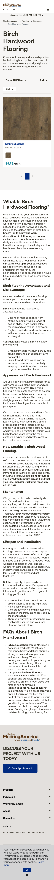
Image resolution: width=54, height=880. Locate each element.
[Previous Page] (21, 176)
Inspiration (9, 797)
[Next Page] (32, 176)
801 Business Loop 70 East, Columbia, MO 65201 (24, 832)
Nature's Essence (14, 144)
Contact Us (9, 818)
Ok (27, 870)
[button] (12, 89)
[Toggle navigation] (48, 9)
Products (8, 789)
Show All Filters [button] (14, 80)
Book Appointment (22, 768)
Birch (8, 89)
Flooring (25, 21)
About (6, 811)
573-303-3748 (9, 10)
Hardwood (37, 21)
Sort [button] (41, 80)
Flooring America (10, 21)
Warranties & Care (13, 804)
